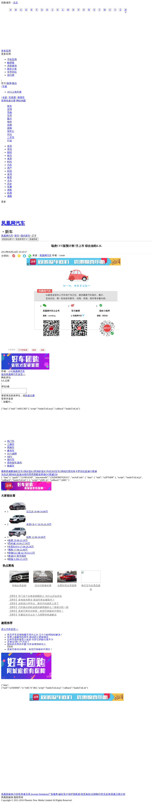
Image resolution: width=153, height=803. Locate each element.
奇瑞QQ (45, 474)
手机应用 (12, 59)
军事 (9, 187)
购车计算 (12, 69)
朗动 (12, 474)
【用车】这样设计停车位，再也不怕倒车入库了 (34, 603)
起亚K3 (30, 471)
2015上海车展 (14, 92)
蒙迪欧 (14, 471)
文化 (9, 180)
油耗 (42, 350)
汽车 (9, 165)
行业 (9, 140)
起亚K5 (43, 471)
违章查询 (12, 65)
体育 (9, 158)
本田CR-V (31, 524)
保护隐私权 (74, 794)
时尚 (9, 161)
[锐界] (17, 537)
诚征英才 (63, 794)
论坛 (9, 134)
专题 (4, 97)
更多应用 (6, 51)
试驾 (9, 109)
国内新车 (25, 235)
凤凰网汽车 (13, 223)
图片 (9, 118)
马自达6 (51, 471)
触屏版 (10, 62)
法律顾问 (95, 794)
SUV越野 (12, 453)
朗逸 (10, 559)
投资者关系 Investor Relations (33, 794)
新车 (9, 106)
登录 (3, 100)
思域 (36, 471)
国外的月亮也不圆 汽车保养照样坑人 (26, 644)
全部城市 (126, 10)
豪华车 (10, 450)
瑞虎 (34, 350)
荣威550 (53, 474)
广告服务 (53, 794)
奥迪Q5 (12, 556)
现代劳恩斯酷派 (32, 474)
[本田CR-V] (17, 524)
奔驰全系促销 (19, 585)
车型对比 (12, 72)
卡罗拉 (78, 471)
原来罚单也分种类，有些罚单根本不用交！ (30, 649)
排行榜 (10, 75)
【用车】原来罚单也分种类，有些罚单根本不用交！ (36, 611)
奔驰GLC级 (14, 553)
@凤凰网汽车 (18, 371)
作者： (4, 371)
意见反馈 (105, 794)
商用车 (21, 97)
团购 (9, 128)
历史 (9, 183)
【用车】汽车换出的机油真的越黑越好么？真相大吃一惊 (38, 607)
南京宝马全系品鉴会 (90, 587)
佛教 (9, 196)
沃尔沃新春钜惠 (43, 585)
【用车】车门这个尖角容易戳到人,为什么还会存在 (35, 596)
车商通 (12, 97)
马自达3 (5, 474)
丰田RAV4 (13, 546)
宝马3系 (22, 471)
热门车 (10, 441)
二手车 (10, 137)
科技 (9, 171)
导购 (9, 112)
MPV (9, 456)
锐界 (28, 537)
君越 (94, 471)
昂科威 (12, 543)
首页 (9, 146)
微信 (14, 83)
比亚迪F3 (87, 471)
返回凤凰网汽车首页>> (13, 374)
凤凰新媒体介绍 (9, 794)
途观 (10, 540)
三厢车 (10, 444)
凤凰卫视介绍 (118, 794)
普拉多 (71, 471)
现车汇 (10, 131)
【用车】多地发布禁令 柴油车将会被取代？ (32, 600)
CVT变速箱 (22, 350)
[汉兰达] (17, 511)
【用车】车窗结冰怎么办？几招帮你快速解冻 (32, 614)
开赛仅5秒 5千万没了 (18, 642)
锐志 (65, 471)
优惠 (9, 125)
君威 (8, 471)
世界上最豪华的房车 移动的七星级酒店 (27, 637)
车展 (4, 86)
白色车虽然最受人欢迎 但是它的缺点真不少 (30, 639)
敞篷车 (10, 466)
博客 (9, 190)
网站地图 (21, 100)
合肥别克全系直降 (66, 585)
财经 (9, 152)
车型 (9, 115)
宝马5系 (59, 471)
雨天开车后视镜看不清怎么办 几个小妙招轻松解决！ (35, 634)
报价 (9, 121)
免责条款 (85, 794)
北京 (15, 2)
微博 (9, 83)
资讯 (9, 149)
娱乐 (9, 155)
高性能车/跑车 (14, 462)
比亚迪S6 (19, 474)
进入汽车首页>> (9, 629)
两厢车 (10, 447)
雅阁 (3, 471)
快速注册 (11, 100)
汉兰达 (29, 511)
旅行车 (10, 459)
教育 (9, 177)
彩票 (9, 193)
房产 (9, 168)
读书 (9, 174)
